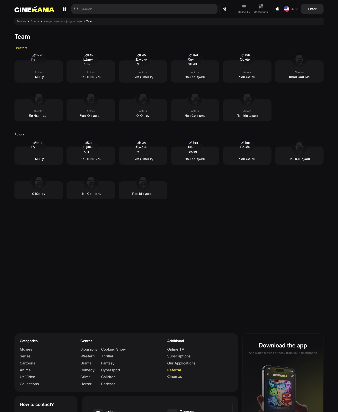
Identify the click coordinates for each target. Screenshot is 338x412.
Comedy (87, 370)
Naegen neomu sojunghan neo (62, 21)
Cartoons (27, 363)
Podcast (108, 384)
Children (108, 377)
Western (87, 356)
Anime (25, 370)
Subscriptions (179, 356)
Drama (35, 21)
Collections (261, 11)
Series (25, 356)
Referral (174, 370)
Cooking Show (113, 349)
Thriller (107, 356)
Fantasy (107, 363)
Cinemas (174, 376)
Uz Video (27, 377)
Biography (89, 349)
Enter (312, 9)
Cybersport (110, 370)
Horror (86, 384)
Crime (85, 377)
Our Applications (181, 363)
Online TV (244, 11)
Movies (21, 21)
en (292, 8)
